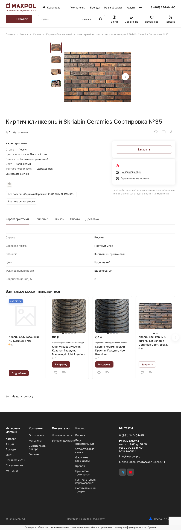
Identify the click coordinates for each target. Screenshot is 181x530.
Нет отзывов (20, 132)
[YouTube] (130, 472)
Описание (41, 219)
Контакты (12, 470)
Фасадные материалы (82, 459)
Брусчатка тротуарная (82, 472)
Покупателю (60, 428)
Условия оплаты (62, 435)
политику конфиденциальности (129, 527)
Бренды (11, 449)
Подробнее (19, 373)
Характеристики (17, 219)
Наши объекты (15, 460)
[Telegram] (122, 472)
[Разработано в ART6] (160, 518)
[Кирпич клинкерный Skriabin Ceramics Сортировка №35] (97, 77)
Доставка (92, 219)
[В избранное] (156, 132)
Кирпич (80, 435)
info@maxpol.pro (129, 456)
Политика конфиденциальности (86, 518)
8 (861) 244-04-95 (163, 7)
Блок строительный (84, 442)
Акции (10, 444)
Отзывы (59, 219)
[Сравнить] (164, 132)
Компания (36, 428)
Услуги (10, 454)
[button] (125, 76)
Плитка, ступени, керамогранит (86, 481)
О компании (36, 435)
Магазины (35, 440)
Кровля (80, 466)
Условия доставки (63, 440)
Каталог (11, 438)
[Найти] (100, 19)
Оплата (75, 219)
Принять (152, 527)
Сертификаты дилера (37, 447)
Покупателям (14, 465)
